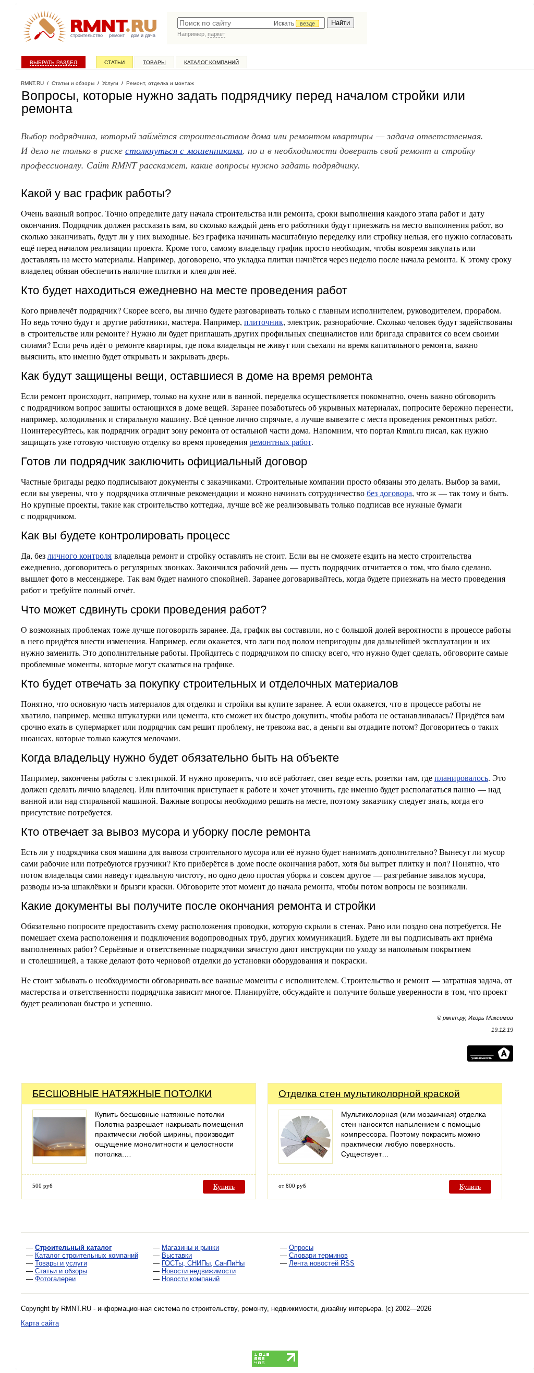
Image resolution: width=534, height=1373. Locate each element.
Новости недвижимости (199, 1271)
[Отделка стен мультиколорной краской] (305, 1161)
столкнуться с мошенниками (183, 149)
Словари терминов (318, 1255)
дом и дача (143, 35)
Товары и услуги (61, 1263)
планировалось (461, 777)
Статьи (114, 62)
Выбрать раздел (53, 62)
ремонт (117, 35)
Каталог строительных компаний (86, 1255)
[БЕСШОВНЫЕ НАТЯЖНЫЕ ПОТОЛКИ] (59, 1161)
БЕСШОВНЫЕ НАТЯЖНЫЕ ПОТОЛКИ (122, 1093)
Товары (154, 62)
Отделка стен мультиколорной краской (369, 1093)
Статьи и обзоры (61, 1271)
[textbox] (251, 23)
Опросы (301, 1247)
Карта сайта (40, 1323)
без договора (389, 492)
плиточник (263, 321)
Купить (224, 1186)
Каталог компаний (211, 62)
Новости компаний (191, 1279)
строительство (86, 35)
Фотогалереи (55, 1279)
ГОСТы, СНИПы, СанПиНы (203, 1263)
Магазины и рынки (190, 1247)
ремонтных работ (280, 441)
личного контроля (79, 555)
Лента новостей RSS (322, 1263)
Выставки (177, 1255)
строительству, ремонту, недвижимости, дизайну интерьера (286, 1308)
